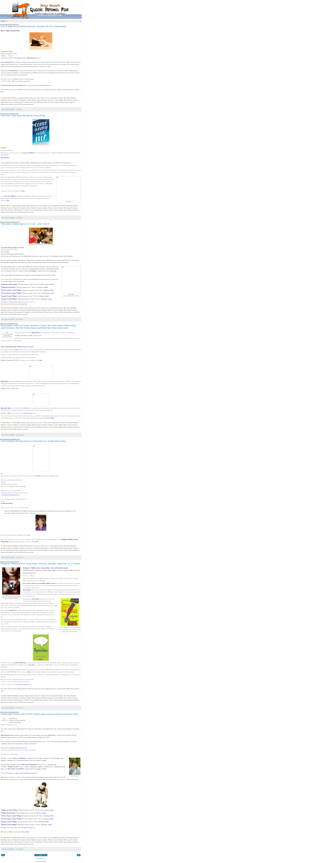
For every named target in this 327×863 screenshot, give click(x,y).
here (16, 98)
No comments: (19, 319)
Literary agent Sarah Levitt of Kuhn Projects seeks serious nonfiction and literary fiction (40, 714)
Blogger (44, 861)
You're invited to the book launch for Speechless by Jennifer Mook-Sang (33, 441)
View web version (41, 858)
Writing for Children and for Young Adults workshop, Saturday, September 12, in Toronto (40, 563)
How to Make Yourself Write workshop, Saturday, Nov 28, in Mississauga (33, 26)
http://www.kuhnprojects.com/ (9, 724)
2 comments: (19, 217)
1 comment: (19, 109)
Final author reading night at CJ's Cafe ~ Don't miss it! (25, 224)
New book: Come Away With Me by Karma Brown (23, 115)
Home (41, 855)
